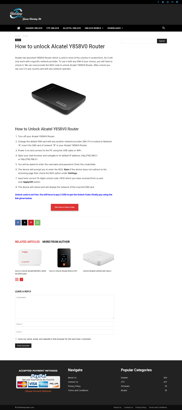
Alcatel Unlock (72, 28)
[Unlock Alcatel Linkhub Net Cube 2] (98, 258)
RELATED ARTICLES (27, 241)
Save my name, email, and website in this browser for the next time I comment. (54, 339)
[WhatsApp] (37, 222)
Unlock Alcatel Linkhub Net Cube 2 (97, 271)
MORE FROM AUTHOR (56, 241)
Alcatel (18, 40)
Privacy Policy (74, 386)
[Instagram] (168, 2)
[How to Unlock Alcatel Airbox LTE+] (64, 258)
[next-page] (21, 279)
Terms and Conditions (78, 390)
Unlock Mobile (93, 28)
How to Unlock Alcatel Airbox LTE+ (63, 271)
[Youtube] (177, 2)
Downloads (114, 28)
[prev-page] (17, 279)
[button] (163, 28)
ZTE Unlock (52, 28)
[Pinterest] (31, 222)
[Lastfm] (172, 2)
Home (17, 36)
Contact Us (73, 381)
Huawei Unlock (34, 28)
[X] (24, 222)
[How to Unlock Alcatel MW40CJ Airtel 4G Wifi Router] (30, 258)
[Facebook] (158, 2)
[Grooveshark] (163, 2)
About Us (72, 377)
